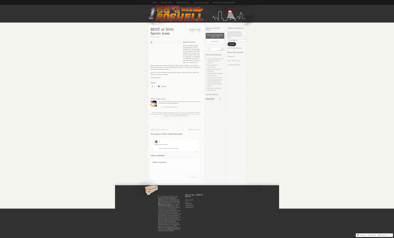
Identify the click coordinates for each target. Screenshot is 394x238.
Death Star (162, 209)
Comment (193, 177)
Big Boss (164, 201)
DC (167, 207)
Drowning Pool (162, 210)
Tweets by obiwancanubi (233, 64)
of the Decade (171, 223)
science (163, 226)
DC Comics (171, 207)
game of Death (173, 213)
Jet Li (177, 217)
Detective (167, 209)
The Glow (176, 227)
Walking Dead (171, 229)
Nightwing (161, 223)
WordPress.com (189, 207)
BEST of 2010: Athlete (195, 129)
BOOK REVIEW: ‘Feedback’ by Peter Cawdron (215, 74)
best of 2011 (166, 199)
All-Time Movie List (183, 2)
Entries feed (188, 203)
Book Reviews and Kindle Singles (224, 2)
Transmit (231, 44)
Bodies (178, 201)
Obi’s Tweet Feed (233, 60)
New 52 (162, 221)
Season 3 (171, 226)
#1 (159, 196)
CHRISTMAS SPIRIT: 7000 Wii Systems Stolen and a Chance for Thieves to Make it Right (214, 83)
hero (163, 215)
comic (173, 206)
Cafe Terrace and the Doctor (214, 77)
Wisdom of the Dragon (201, 2)
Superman (170, 227)
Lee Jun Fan (172, 219)
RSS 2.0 (182, 115)
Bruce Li (173, 204)
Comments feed (189, 205)
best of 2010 (196, 112)
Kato (177, 218)
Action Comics (163, 196)
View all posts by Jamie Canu (170, 107)
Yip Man (171, 230)
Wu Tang (166, 230)
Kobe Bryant (165, 219)
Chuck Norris (167, 206)
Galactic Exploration (163, 213)
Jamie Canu (156, 37)
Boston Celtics (154, 114)
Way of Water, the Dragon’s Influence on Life (214, 89)
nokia (166, 222)
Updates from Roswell (235, 28)
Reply (197, 151)
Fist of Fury (164, 212)
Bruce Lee (164, 204)
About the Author (166, 2)
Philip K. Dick (167, 224)
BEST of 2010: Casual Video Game (159, 129)
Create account (189, 200)
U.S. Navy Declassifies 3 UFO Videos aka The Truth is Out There (215, 60)
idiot (169, 217)
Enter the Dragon (171, 210)
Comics (163, 207)
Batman (167, 197)
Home (155, 2)
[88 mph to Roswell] (197, 13)
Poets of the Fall (176, 224)
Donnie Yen (173, 209)
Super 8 (164, 227)
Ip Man (173, 217)
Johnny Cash (172, 218)
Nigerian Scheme (170, 221)
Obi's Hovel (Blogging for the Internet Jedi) (180, 114)
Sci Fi (167, 226)
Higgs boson (168, 215)
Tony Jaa (164, 229)
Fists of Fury (171, 212)
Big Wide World (171, 201)
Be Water (172, 199)
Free (176, 212)
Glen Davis (160, 114)
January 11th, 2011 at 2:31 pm (161, 144)
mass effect (177, 219)
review (159, 226)
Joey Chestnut (165, 218)
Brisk (178, 202)
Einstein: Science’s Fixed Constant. (212, 66)
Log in (187, 201)
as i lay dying (170, 196)
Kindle (160, 219)
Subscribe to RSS (151, 190)
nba (159, 221)
